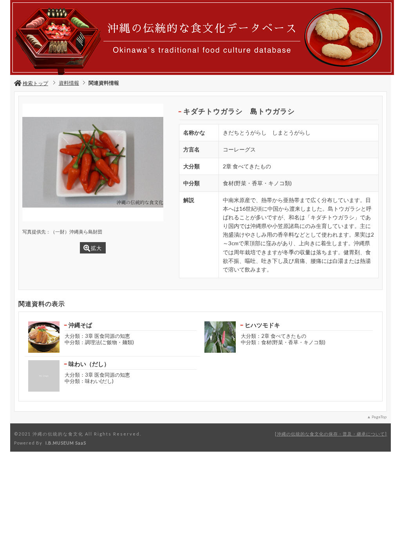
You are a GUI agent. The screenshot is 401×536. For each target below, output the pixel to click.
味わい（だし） (89, 363)
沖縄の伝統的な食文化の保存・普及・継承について (331, 433)
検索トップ (35, 83)
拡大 (96, 248)
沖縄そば (80, 324)
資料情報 (69, 83)
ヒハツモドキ (262, 324)
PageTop (379, 416)
